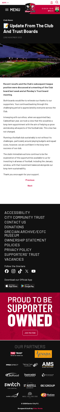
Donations (14, 227)
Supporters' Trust (22, 254)
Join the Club (30, 333)
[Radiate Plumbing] (48, 395)
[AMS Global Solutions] (48, 365)
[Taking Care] (30, 365)
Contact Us (15, 222)
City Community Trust (24, 217)
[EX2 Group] (48, 385)
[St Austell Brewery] (30, 385)
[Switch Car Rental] (12, 385)
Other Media (37, 408)
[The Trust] (16, 354)
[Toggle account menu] (51, 2)
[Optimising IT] (48, 375)
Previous (30, 180)
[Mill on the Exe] (30, 395)
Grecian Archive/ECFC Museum (25, 233)
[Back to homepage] (30, 8)
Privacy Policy (18, 249)
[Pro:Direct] (12, 364)
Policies (12, 245)
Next (30, 185)
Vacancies (14, 259)
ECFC (4, 3)
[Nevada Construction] (43, 354)
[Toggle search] (57, 2)
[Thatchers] (30, 375)
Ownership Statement (25, 240)
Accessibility (17, 212)
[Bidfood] (12, 375)
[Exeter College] (12, 395)
